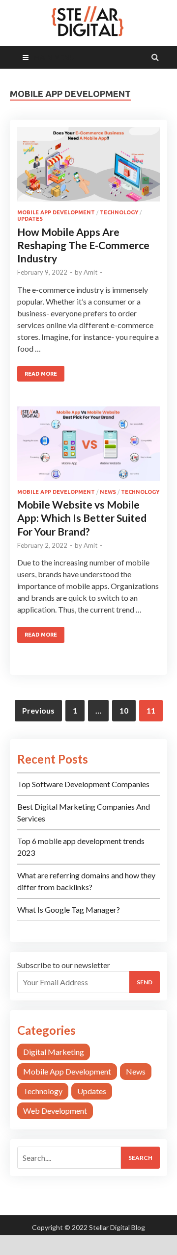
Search (140, 1157)
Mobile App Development (56, 212)
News (108, 492)
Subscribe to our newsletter (63, 965)
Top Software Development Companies (83, 784)
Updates (30, 219)
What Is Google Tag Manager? (68, 909)
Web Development (55, 1110)
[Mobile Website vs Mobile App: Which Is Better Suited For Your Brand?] (88, 447)
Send (144, 982)
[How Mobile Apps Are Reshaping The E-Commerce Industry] (88, 168)
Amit (90, 272)
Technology (119, 212)
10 (123, 710)
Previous (38, 710)
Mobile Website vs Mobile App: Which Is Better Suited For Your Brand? (82, 518)
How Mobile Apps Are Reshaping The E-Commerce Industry (83, 245)
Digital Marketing (53, 1051)
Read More (41, 374)
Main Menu (53, 57)
